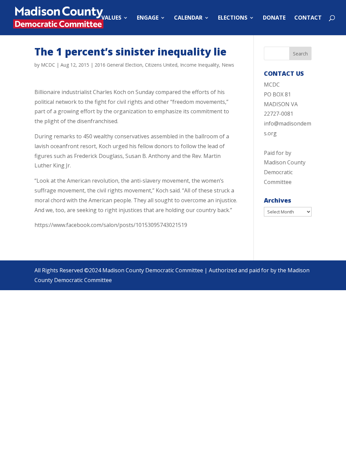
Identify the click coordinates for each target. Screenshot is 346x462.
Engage (147, 18)
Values (111, 18)
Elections (232, 18)
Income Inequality (199, 65)
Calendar (188, 18)
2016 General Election (118, 65)
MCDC (48, 65)
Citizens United (161, 65)
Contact (308, 18)
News (228, 65)
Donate (274, 18)
